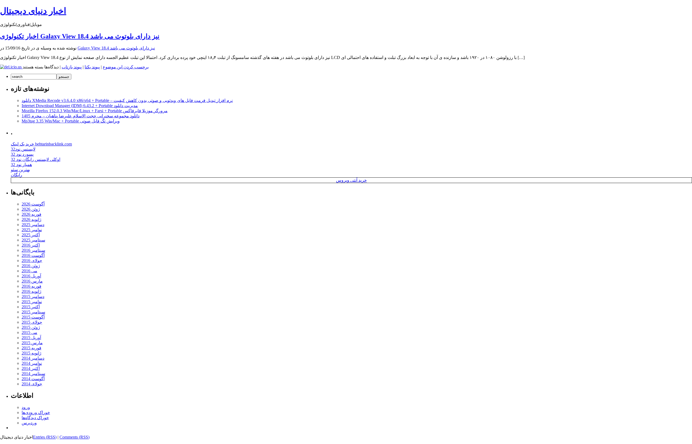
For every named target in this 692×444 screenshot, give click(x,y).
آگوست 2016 (33, 255)
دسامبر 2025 (33, 224)
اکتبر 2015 (31, 306)
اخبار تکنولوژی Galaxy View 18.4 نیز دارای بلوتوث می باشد (79, 36)
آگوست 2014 (33, 378)
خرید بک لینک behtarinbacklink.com (41, 144)
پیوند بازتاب (72, 67)
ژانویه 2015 (31, 353)
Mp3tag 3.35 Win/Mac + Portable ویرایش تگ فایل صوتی (71, 121)
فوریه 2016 (31, 286)
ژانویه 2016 (31, 291)
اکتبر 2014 (31, 368)
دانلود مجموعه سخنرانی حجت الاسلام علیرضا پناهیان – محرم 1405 (80, 116)
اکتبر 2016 (31, 245)
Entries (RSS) (44, 437)
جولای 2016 (32, 260)
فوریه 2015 (31, 348)
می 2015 (29, 332)
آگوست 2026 (33, 204)
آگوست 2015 (33, 317)
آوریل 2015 (31, 337)
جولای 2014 (32, 384)
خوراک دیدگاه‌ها (35, 417)
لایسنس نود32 (23, 149)
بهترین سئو (20, 169)
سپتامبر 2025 (33, 240)
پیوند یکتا (92, 67)
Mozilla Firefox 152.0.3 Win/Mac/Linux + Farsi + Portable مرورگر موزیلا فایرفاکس (95, 110)
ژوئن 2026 (31, 209)
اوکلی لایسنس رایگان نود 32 (35, 159)
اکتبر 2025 (31, 235)
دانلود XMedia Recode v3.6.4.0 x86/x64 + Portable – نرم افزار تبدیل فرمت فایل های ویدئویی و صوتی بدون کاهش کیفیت (127, 100)
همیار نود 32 (21, 164)
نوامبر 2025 (32, 229)
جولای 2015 (32, 322)
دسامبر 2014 (33, 358)
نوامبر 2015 (32, 301)
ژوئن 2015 (31, 327)
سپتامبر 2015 (33, 312)
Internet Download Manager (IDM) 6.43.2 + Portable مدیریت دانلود (80, 105)
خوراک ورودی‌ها (36, 412)
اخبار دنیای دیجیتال (33, 11)
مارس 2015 (32, 342)
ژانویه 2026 (31, 219)
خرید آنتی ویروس (351, 180)
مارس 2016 (32, 281)
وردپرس (29, 422)
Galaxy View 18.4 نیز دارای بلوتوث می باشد (116, 48)
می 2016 (29, 271)
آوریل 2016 (31, 276)
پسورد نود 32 (22, 154)
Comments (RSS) (74, 437)
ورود (26, 407)
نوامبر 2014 (32, 363)
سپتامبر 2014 (33, 373)
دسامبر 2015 (33, 296)
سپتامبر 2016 (33, 250)
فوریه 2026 (31, 214)
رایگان (16, 175)
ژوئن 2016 (31, 265)
